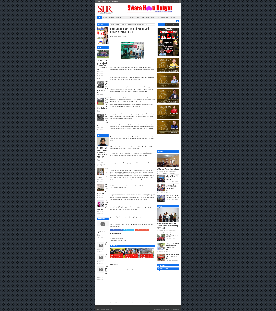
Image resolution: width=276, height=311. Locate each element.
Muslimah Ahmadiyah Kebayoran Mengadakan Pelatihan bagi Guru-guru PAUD (172, 187)
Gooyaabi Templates (175, 309)
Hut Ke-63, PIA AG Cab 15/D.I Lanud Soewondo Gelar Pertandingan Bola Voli (102, 65)
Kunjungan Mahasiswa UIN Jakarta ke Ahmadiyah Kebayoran (172, 177)
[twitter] (163, 1)
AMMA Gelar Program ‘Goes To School (168, 169)
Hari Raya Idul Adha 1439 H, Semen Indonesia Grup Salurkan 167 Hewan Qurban (172, 246)
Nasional (105, 18)
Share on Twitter (130, 229)
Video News (173, 18)
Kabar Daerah (145, 18)
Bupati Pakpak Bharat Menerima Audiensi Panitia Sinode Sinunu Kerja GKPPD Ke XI (167, 225)
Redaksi (104, 1)
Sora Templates (161, 309)
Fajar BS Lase (101, 232)
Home (99, 1)
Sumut (138, 18)
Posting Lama (152, 302)
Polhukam (111, 18)
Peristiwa (118, 18)
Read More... (100, 75)
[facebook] (160, 1)
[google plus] (177, 1)
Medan (152, 18)
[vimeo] (166, 1)
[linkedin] (174, 1)
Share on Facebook (117, 229)
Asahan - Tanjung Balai (162, 18)
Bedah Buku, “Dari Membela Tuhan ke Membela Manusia (172, 196)
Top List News (114, 1)
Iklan (108, 1)
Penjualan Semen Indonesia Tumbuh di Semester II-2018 (172, 256)
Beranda (133, 302)
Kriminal (132, 18)
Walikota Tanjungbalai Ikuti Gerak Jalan (172, 236)
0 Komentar (100, 73)
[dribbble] (171, 1)
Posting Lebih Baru (114, 302)
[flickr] (168, 1)
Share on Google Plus (143, 229)
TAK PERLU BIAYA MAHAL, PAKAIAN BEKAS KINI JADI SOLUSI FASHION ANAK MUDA (102, 152)
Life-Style (125, 18)
